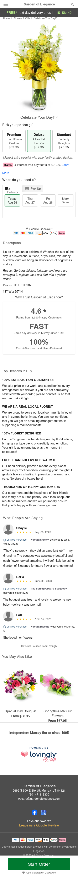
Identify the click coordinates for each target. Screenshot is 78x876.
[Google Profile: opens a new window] (44, 812)
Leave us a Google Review (39, 825)
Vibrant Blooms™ (41, 626)
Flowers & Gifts (22, 18)
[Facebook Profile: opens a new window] (34, 812)
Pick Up (36, 188)
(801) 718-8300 (39, 794)
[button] (69, 866)
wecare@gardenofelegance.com (39, 798)
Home (6, 18)
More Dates (65, 200)
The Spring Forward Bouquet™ (49, 588)
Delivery (12, 191)
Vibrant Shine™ (40, 539)
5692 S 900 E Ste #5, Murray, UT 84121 (39, 790)
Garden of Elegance (39, 4)
